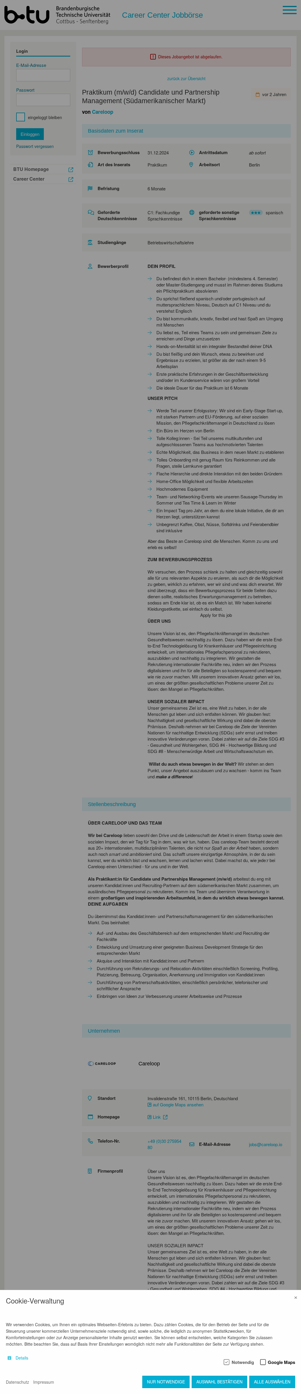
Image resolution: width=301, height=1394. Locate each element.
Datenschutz (17, 1382)
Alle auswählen (272, 1382)
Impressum (43, 1382)
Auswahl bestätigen (219, 1382)
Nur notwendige (166, 1382)
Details (22, 1358)
